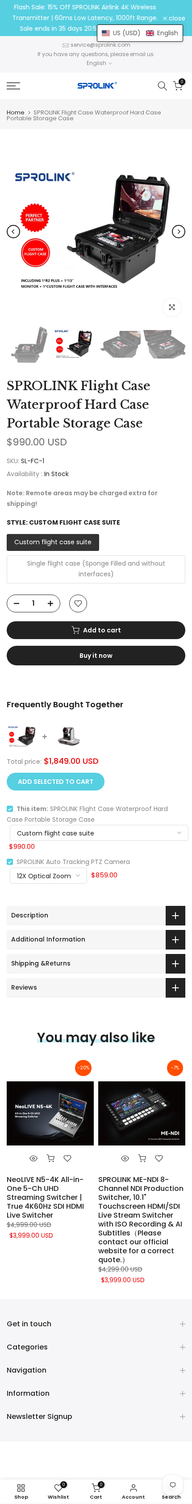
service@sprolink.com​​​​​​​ (100, 45)
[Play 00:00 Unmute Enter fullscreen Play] (96, 232)
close (176, 18)
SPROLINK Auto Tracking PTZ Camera (73, 861)
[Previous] (13, 231)
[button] (140, 33)
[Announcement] (85, 18)
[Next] (178, 231)
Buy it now (96, 655)
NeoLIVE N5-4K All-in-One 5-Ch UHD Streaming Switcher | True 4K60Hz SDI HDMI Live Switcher (45, 1197)
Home (16, 112)
